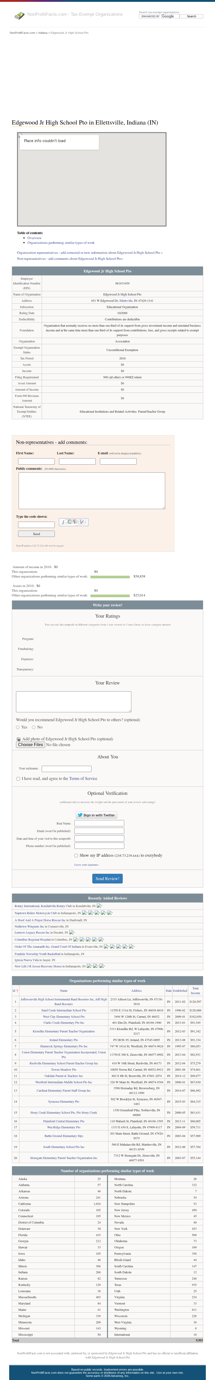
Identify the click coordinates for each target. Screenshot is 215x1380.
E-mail (119, 453)
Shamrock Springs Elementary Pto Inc (64, 1046)
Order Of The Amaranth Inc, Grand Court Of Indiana (48, 946)
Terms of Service (83, 778)
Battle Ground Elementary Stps (64, 1136)
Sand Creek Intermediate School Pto (63, 1010)
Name (63, 990)
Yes (24, 727)
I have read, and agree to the (59, 778)
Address (136, 990)
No (39, 727)
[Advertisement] (107, 75)
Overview (35, 237)
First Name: (25, 453)
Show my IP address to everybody (121, 855)
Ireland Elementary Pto (64, 1040)
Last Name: (65, 453)
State (169, 990)
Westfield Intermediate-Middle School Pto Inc (63, 1082)
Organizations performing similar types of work (61, 242)
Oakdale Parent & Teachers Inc (64, 1076)
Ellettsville (126, 300)
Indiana (42, 32)
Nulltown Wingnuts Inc (29, 926)
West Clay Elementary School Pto (64, 1016)
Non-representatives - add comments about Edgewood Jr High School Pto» (70, 258)
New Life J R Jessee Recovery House (38, 966)
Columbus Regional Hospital (33, 939)
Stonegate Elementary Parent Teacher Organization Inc (63, 1158)
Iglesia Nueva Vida (27, 960)
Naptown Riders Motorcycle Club (36, 913)
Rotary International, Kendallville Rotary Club (43, 906)
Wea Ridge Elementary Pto (63, 1127)
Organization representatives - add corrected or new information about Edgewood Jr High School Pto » (90, 252)
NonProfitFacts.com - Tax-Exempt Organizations (75, 14)
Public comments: (41, 468)
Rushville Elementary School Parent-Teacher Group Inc (64, 1063)
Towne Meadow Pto (63, 1069)
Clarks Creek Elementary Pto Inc (64, 1022)
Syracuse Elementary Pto (63, 1101)
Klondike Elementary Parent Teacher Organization (64, 1031)
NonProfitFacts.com (22, 32)
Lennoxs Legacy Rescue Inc (32, 932)
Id (14, 990)
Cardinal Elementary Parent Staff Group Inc (64, 1090)
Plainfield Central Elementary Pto (63, 1121)
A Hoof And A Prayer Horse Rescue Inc (40, 920)
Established (180, 990)
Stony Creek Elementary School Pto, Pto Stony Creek (63, 1112)
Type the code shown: (31, 516)
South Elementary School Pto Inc (63, 1147)
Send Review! (107, 878)
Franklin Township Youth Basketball (37, 954)
